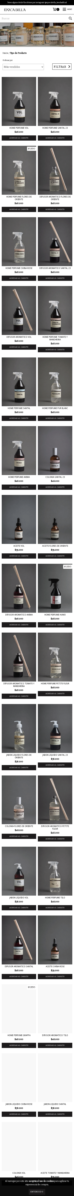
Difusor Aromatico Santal (19, 966)
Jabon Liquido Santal (55, 1104)
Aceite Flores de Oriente (55, 546)
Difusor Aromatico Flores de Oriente (55, 198)
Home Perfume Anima (19, 477)
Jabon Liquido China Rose (19, 1104)
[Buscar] (70, 18)
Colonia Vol (18, 1173)
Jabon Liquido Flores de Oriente (18, 756)
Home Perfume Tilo (55, 897)
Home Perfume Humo (55, 615)
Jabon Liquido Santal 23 (55, 755)
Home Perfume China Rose (19, 268)
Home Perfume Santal (19, 408)
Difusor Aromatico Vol (19, 337)
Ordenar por (8, 60)
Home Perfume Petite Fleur (55, 683)
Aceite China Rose (55, 966)
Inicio (5, 53)
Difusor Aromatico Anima (19, 615)
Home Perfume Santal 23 (55, 128)
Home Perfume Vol (19, 128)
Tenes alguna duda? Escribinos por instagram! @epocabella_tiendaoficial (37, 2)
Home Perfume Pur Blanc (55, 408)
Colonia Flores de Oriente (19, 826)
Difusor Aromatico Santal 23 (55, 268)
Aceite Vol (18, 546)
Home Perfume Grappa (19, 1035)
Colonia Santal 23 (55, 477)
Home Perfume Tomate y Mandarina (55, 338)
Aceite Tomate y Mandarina (55, 1173)
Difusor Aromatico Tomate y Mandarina (18, 684)
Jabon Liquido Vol (18, 897)
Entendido (37, 1191)
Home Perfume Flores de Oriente (19, 198)
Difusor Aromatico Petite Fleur (55, 827)
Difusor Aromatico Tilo (55, 1035)
